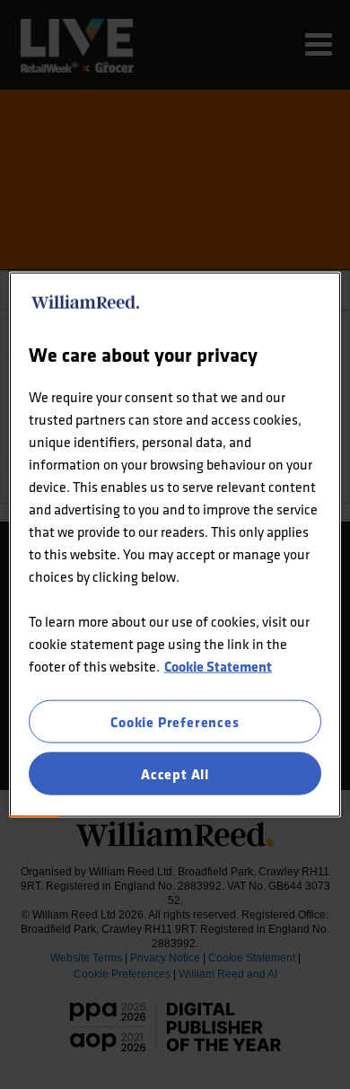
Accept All (175, 774)
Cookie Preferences (174, 721)
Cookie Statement (218, 665)
